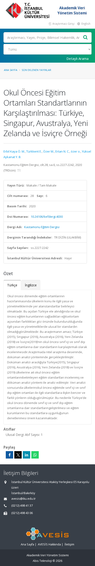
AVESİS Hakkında (49, 544)
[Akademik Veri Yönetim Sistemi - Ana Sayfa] (28, 10)
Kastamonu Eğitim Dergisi (41, 227)
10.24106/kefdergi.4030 (47, 216)
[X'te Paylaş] (18, 455)
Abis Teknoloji (42, 561)
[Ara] (86, 37)
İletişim (69, 544)
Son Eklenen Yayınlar (36, 70)
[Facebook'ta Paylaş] (9, 455)
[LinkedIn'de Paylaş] (26, 455)
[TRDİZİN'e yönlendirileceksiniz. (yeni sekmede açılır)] (19, 170)
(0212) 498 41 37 (22, 506)
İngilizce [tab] (31, 285)
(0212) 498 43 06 (22, 513)
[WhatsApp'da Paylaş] (35, 455)
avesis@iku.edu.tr (23, 499)
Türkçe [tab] (12, 285)
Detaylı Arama (77, 58)
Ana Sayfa (10, 70)
